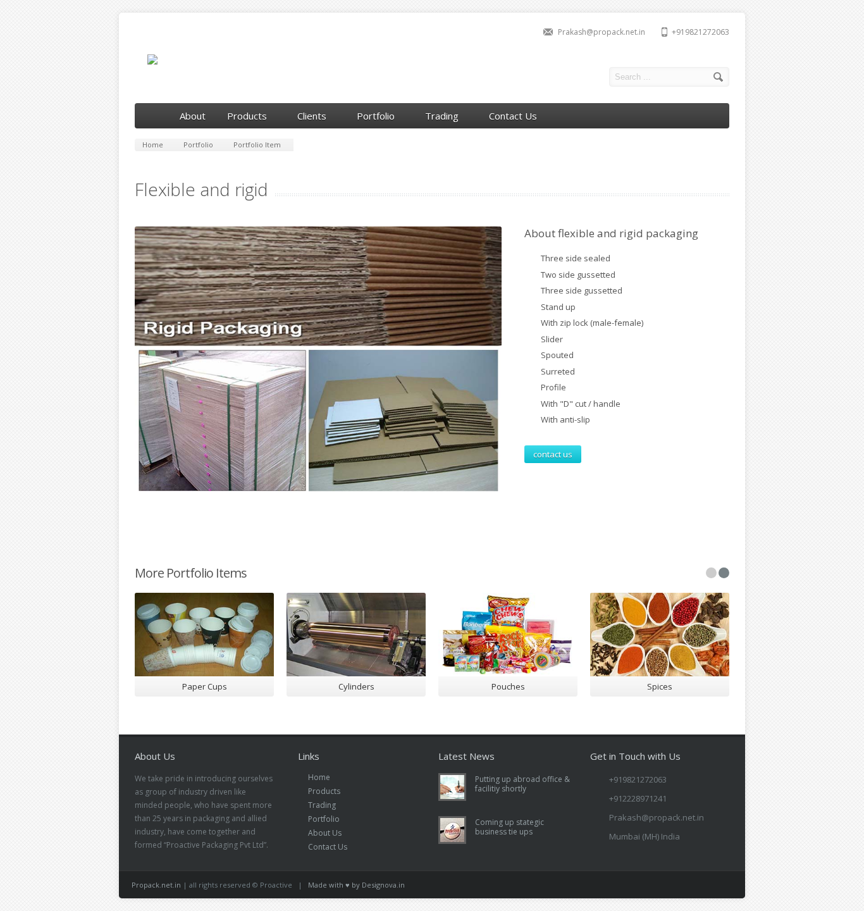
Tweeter (703, 884)
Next (514, 361)
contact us (552, 454)
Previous (121, 361)
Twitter (555, 77)
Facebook (572, 77)
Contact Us (513, 115)
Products (247, 115)
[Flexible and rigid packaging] (318, 360)
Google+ (658, 884)
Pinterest (725, 884)
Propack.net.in (156, 884)
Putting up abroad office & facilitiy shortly (522, 784)
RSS (590, 77)
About (193, 115)
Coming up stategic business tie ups (509, 827)
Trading (442, 115)
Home (319, 777)
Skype (681, 884)
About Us (325, 832)
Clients (311, 115)
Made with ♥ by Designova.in (356, 884)
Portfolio (376, 115)
